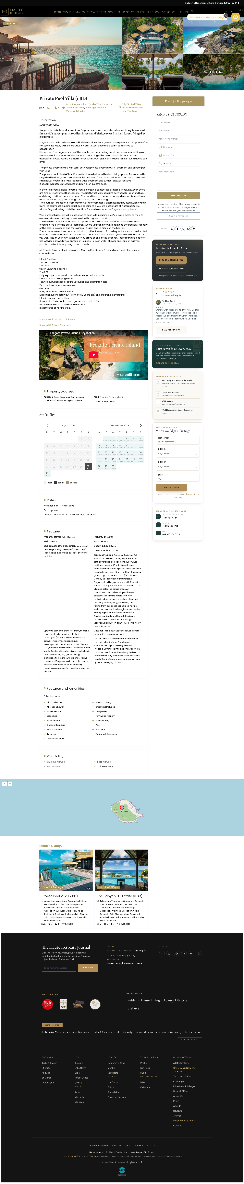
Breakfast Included (64, 914)
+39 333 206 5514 (171, 534)
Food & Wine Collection (101, 104)
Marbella (79, 1097)
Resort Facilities (130, 107)
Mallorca (79, 1102)
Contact (177, 1125)
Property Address (60, 391)
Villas (81, 107)
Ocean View (72, 107)
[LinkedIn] (184, 953)
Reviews (177, 1110)
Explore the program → (169, 363)
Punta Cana (48, 1082)
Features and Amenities (66, 688)
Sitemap (151, 1146)
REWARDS (79, 12)
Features (54, 531)
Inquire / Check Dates (171, 260)
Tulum (111, 1087)
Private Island (58, 917)
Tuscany (79, 1063)
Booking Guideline (98, 1146)
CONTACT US (162, 12)
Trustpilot (177, 295)
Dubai (143, 1072)
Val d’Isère (113, 1072)
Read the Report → (190, 1040)
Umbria (78, 1082)
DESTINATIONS (62, 12)
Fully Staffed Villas (131, 104)
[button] (192, 12)
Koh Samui (145, 1068)
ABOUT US (114, 12)
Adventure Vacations (77, 104)
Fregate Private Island (53, 130)
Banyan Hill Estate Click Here (55, 325)
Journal (177, 1115)
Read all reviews (171, 330)
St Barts (46, 1068)
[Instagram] (198, 953)
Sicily (77, 1072)
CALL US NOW (180, 12)
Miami (143, 1082)
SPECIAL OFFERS (96, 12)
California (145, 1087)
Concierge (178, 1081)
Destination (164, 438)
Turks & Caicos (49, 1063)
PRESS (125, 12)
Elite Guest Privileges (184, 1086)
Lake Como (80, 1068)
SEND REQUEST (178, 195)
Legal (128, 1146)
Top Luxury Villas (182, 1076)
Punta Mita (113, 1092)
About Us (178, 1096)
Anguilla (46, 1072)
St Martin (47, 1077)
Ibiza (77, 1092)
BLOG (150, 12)
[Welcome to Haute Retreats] (235, 17)
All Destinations (181, 1063)
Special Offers (180, 1091)
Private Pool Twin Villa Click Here (57, 319)
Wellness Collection (76, 111)
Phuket (144, 1063)
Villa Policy (55, 756)
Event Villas (115, 917)
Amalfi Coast (81, 1077)
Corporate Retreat (78, 901)
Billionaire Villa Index (184, 1120)
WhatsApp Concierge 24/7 (171, 269)
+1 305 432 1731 (170, 525)
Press (176, 1101)
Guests (161, 475)
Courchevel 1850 (116, 1063)
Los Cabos (113, 1082)
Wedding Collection (95, 107)
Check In (162, 449)
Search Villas (171, 487)
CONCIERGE (138, 12)
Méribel (112, 1068)
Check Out (162, 462)
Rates (51, 500)
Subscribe (88, 968)
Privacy (139, 1146)
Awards (177, 1106)
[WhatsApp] (169, 953)
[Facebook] (162, 953)
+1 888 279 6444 (170, 517)
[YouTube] (191, 953)
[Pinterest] (176, 953)
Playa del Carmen (117, 1097)
